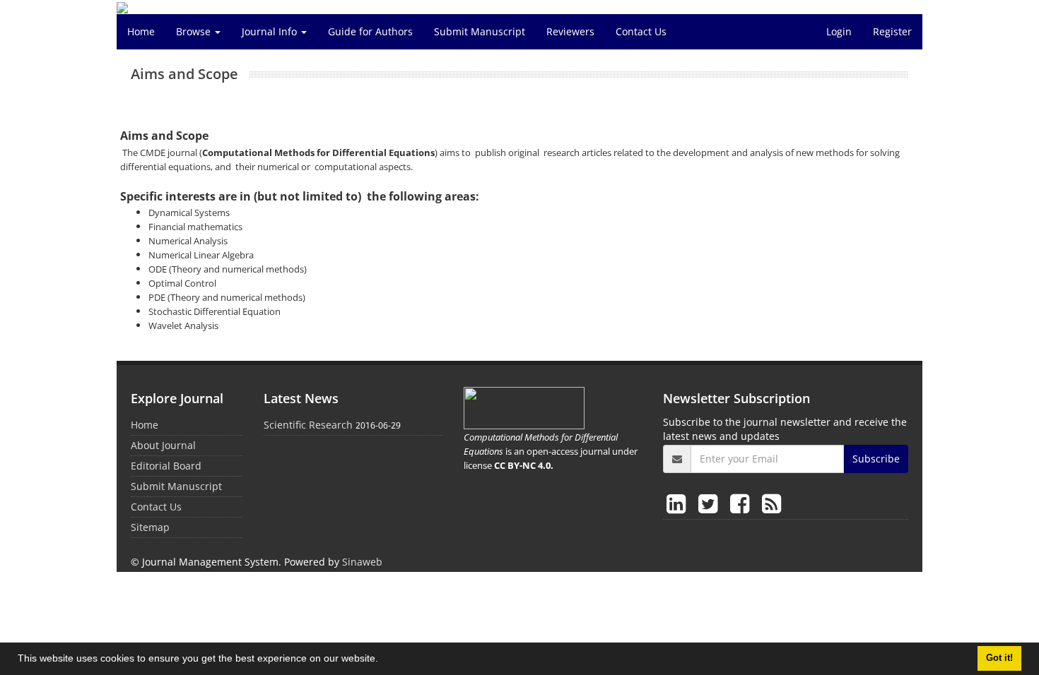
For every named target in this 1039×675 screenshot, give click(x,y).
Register (892, 31)
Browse (194, 31)
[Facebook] (742, 503)
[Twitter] (711, 503)
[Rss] (771, 503)
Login (839, 31)
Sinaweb (362, 561)
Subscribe (876, 458)
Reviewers (570, 31)
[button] (383, 660)
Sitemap (150, 527)
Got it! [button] (999, 658)
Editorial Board (166, 465)
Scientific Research (308, 424)
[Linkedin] (679, 503)
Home (141, 31)
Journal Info (271, 31)
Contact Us (641, 31)
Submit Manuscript (479, 31)
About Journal (163, 445)
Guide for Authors (370, 31)
